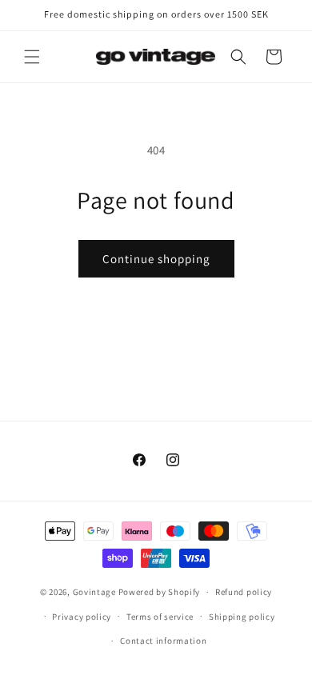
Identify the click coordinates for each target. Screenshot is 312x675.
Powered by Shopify (159, 591)
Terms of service (160, 616)
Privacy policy (81, 616)
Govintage (94, 591)
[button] (32, 56)
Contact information (163, 640)
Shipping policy (242, 616)
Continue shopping (156, 258)
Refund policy (243, 591)
